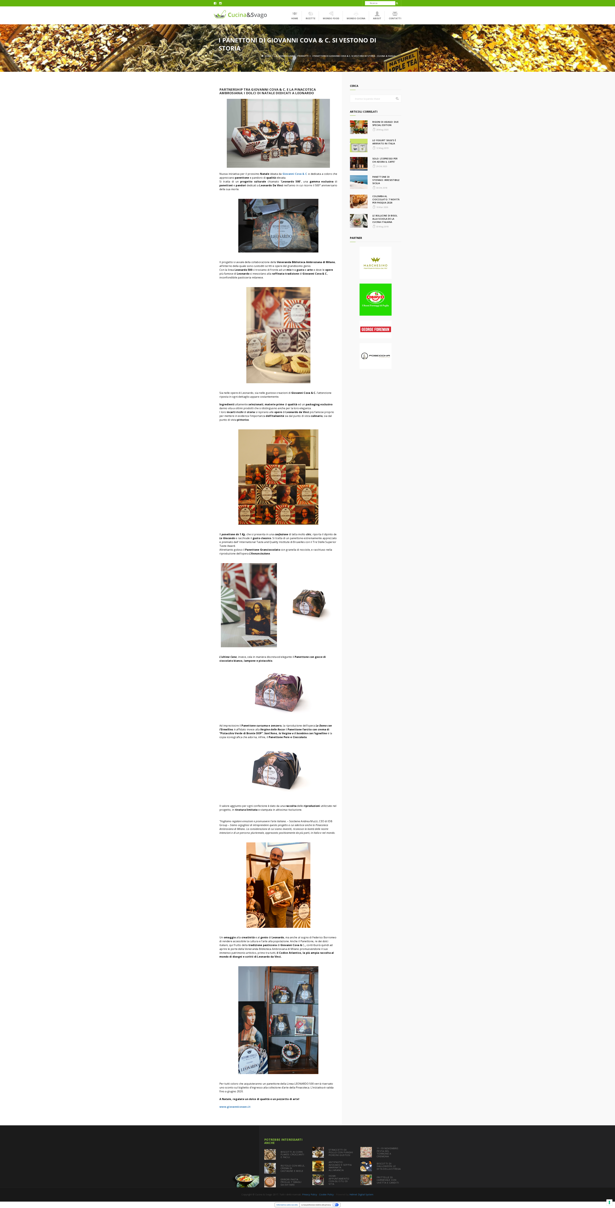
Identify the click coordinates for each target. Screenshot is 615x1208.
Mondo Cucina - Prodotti (293, 55)
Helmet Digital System (361, 1194)
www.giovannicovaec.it (234, 1107)
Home (294, 18)
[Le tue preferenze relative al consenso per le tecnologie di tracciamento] (609, 1202)
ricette (310, 18)
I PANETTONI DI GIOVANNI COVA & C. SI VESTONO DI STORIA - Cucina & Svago (353, 55)
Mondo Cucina (356, 18)
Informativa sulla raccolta (287, 1205)
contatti (395, 18)
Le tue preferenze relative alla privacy (316, 1205)
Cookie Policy (326, 1194)
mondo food (331, 18)
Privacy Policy (309, 1194)
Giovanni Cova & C (295, 174)
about (377, 18)
